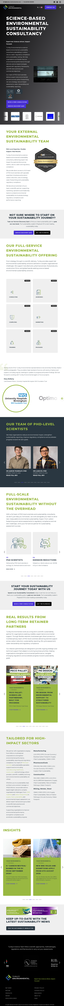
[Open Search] (37, 7)
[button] (15, 482)
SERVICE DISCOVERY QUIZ (16, 106)
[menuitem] (12, 1)
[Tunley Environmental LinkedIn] (55, 2)
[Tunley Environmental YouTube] (60, 2)
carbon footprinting (21, 794)
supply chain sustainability (14, 797)
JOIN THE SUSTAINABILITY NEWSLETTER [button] (20, 928)
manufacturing (11, 770)
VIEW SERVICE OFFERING (16, 348)
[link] (18, 462)
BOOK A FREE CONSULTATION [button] (23, 604)
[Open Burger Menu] (60, 7)
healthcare (19, 770)
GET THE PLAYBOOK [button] (42, 232)
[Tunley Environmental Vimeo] (57, 2)
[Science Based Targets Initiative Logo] (12, 963)
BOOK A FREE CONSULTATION (17, 102)
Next (62, 399)
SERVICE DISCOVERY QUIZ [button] (23, 232)
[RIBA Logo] (38, 963)
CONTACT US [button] (50, 7)
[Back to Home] (12, 7)
